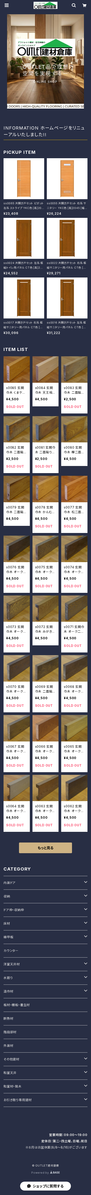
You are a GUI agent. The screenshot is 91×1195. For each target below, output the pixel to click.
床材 (7, 923)
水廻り (8, 978)
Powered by (40, 1172)
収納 (7, 896)
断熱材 (8, 1018)
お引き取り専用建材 (18, 1100)
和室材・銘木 (13, 1086)
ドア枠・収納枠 (14, 910)
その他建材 (11, 1059)
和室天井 (10, 1073)
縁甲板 (8, 937)
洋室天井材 (12, 964)
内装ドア (10, 883)
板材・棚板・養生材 (17, 1005)
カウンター (11, 950)
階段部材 (10, 1032)
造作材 (8, 991)
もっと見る (45, 848)
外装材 (8, 1045)
